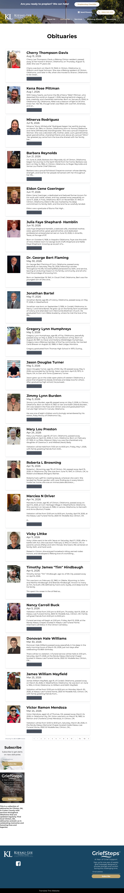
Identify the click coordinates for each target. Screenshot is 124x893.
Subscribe (12, 764)
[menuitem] (52, 19)
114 (80, 738)
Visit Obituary (34, 79)
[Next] (88, 738)
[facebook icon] (18, 863)
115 (84, 738)
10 (71, 738)
